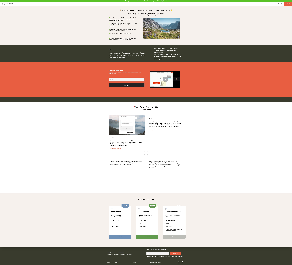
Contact (288, 3)
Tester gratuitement (115, 148)
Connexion (279, 3)
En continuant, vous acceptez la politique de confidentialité (165, 256)
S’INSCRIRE (120, 237)
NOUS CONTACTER (155, 262)
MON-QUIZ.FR (9, 4)
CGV (134, 262)
